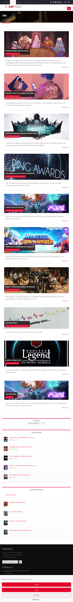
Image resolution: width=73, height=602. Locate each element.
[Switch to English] (69, 2)
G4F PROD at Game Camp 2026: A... (20, 475)
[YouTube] (55, 2)
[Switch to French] (65, 2)
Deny (36, 590)
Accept (36, 585)
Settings (36, 595)
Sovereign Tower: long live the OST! (20, 447)
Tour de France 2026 (15, 512)
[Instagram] (58, 2)
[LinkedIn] (60, 2)
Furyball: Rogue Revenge (17, 502)
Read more (65, 67)
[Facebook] (51, 2)
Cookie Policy (35, 599)
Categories (36, 421)
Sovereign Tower (10, 495)
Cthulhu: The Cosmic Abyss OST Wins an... (22, 465)
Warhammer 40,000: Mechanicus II (20, 530)
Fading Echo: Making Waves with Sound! (22, 437)
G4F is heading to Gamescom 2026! (20, 456)
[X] (53, 2)
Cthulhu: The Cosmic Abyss (18, 521)
